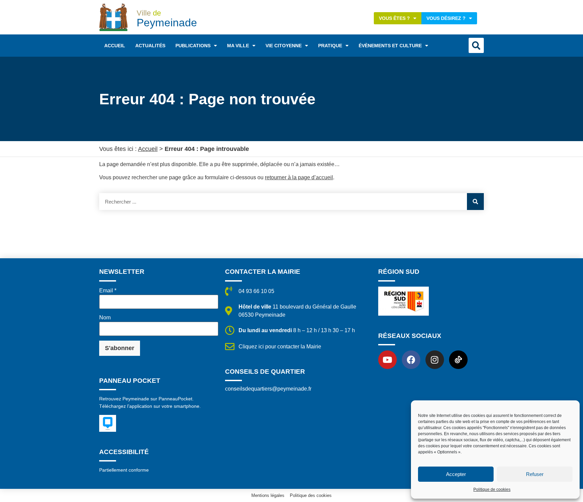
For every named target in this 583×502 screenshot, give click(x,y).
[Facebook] (411, 359)
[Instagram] (434, 359)
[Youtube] (387, 359)
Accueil (114, 45)
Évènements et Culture (390, 45)
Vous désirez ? (446, 18)
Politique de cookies (491, 489)
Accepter (456, 474)
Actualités (150, 45)
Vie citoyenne (284, 45)
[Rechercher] (475, 201)
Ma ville (238, 45)
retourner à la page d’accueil (299, 177)
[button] (476, 45)
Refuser (535, 474)
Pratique (330, 45)
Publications (193, 45)
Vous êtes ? (394, 18)
